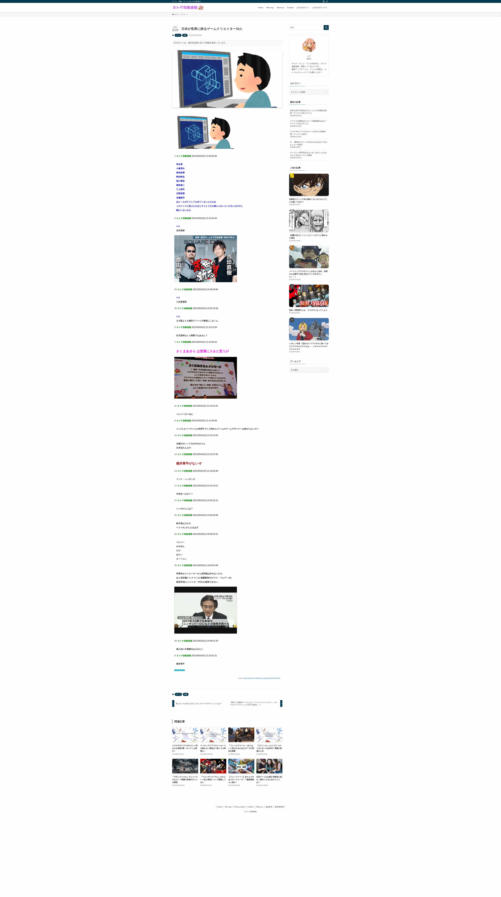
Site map (228, 807)
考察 (184, 35)
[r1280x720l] (205, 633)
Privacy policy (239, 807)
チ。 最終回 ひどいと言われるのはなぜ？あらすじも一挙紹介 (309, 144)
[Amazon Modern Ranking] (179, 670)
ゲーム (178, 35)
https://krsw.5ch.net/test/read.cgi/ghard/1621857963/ (261, 678)
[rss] (323, 1)
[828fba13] (205, 398)
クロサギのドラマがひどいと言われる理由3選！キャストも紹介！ (308, 134)
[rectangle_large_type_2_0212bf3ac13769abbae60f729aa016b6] (205, 148)
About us (259, 807)
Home (220, 807)
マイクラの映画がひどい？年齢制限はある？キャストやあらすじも (308, 123)
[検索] (327, 1)
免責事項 (269, 807)
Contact (250, 807)
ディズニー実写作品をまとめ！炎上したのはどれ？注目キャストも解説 (308, 155)
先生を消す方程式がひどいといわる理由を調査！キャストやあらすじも (308, 113)
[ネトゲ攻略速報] (188, 7)
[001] (205, 281)
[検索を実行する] (326, 27)
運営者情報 (279, 807)
